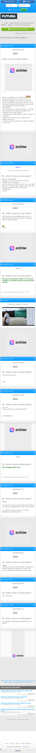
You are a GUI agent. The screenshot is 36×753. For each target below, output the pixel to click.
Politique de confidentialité (14, 746)
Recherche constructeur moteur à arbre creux (14, 697)
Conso (17, 743)
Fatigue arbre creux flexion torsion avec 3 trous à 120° (16, 690)
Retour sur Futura (9, 1)
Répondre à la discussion (18, 29)
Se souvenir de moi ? (15, 9)
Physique (10, 25)
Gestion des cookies (26, 743)
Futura (7, 743)
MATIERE (3, 25)
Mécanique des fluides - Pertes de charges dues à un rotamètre (20, 681)
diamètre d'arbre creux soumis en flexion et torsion (16, 703)
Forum (6, 23)
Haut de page (25, 746)
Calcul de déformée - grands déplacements (13, 681)
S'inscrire (26, 2)
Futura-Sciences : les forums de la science (21, 23)
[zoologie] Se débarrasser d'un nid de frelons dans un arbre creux (18, 710)
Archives (12, 743)
